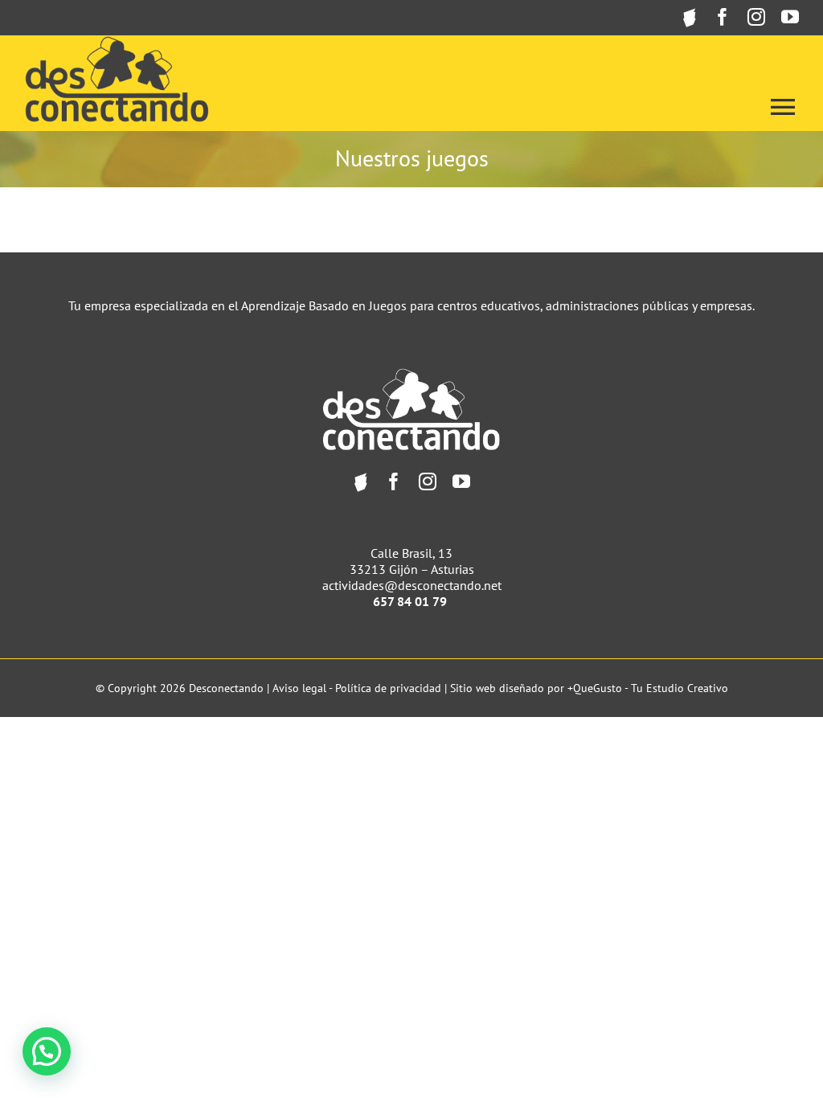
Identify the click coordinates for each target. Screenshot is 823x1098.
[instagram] (756, 17)
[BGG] (690, 17)
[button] (47, 1051)
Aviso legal (299, 688)
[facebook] (722, 17)
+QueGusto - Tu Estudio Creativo (647, 688)
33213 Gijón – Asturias (412, 569)
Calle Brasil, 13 (411, 553)
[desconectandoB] (411, 369)
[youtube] (790, 17)
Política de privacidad (388, 688)
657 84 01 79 (410, 601)
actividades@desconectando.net (412, 585)
